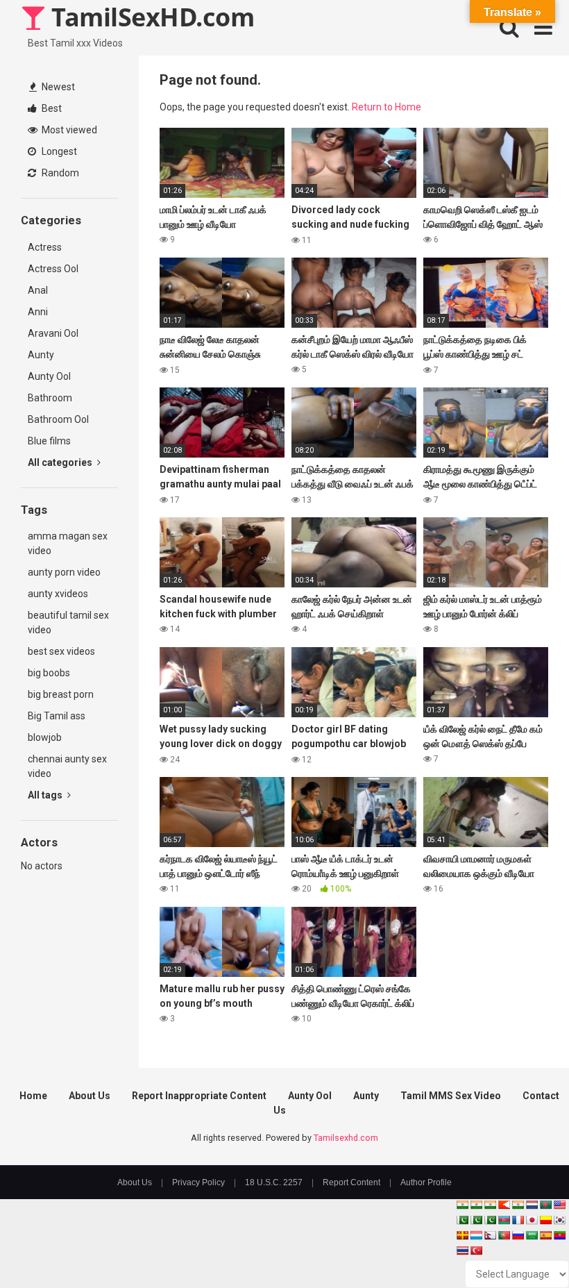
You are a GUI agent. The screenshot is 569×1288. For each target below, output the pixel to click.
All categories (61, 462)
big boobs (49, 672)
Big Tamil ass (56, 715)
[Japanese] (531, 1220)
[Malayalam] (476, 1204)
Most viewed (68, 129)
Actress (45, 247)
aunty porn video (64, 572)
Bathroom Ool (58, 419)
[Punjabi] (476, 1220)
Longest (58, 151)
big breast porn (61, 694)
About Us (89, 1095)
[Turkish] (476, 1250)
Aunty (41, 354)
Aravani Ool (53, 333)
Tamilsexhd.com (346, 1137)
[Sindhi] (462, 1220)
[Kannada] (545, 1220)
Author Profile (426, 1182)
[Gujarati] (462, 1204)
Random (59, 172)
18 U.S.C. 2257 (274, 1182)
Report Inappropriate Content (199, 1095)
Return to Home (386, 106)
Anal (38, 290)
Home (33, 1095)
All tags (46, 795)
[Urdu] (490, 1220)
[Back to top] (522, 1246)
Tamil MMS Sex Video (450, 1095)
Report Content (351, 1182)
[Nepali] (490, 1235)
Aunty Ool (49, 376)
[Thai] (462, 1250)
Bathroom (50, 397)
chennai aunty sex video (67, 766)
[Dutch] (531, 1204)
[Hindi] (517, 1204)
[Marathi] (504, 1204)
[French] (517, 1220)
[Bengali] (545, 1204)
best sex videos (61, 651)
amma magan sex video (68, 543)
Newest (57, 86)
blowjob (45, 737)
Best (51, 108)
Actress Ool (53, 268)
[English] (559, 1204)
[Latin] (462, 1235)
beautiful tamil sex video (68, 622)
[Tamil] (490, 1204)
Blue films (49, 440)
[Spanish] (545, 1235)
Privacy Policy (198, 1182)
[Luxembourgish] (476, 1235)
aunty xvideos (58, 593)
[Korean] (559, 1220)
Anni (38, 311)
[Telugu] (559, 1235)
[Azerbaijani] (504, 1220)
